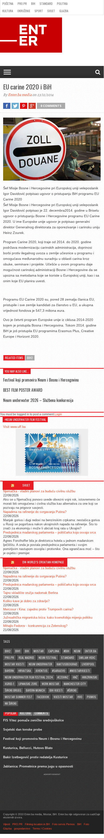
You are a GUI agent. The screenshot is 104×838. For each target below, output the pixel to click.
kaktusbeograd (67, 664)
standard (67, 657)
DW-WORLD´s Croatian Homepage (43, 562)
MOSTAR (39, 651)
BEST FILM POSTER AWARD (22, 390)
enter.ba (90, 651)
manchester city (75, 684)
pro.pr (9, 657)
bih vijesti (56, 690)
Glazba (63, 11)
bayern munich (35, 690)
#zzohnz (62, 677)
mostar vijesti (14, 664)
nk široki (10, 703)
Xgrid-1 (9, 684)
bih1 (17, 651)
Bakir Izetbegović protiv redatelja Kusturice (35, 757)
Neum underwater (40, 664)
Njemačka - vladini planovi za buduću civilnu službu (39, 491)
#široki (71, 690)
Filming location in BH (37, 824)
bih (27, 651)
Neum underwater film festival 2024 (29, 677)
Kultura (7, 11)
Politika (62, 3)
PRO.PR (22, 3)
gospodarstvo (22, 828)
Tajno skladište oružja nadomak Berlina (30, 593)
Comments (41, 713)
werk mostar (50, 684)
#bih (66, 651)
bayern (9, 671)
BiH (33, 3)
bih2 (30, 358)
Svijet (51, 11)
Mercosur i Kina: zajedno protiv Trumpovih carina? (38, 609)
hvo (79, 697)
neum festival (47, 657)
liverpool (88, 664)
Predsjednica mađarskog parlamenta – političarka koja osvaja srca (49, 532)
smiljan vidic (87, 657)
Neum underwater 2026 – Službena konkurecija (38, 400)
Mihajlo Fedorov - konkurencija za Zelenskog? (35, 626)
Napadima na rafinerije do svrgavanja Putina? (34, 512)
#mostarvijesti (80, 671)
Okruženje (23, 11)
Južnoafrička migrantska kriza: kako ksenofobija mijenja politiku (47, 617)
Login (58, 414)
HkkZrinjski (89, 677)
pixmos (91, 697)
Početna (7, 3)
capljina (53, 651)
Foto (86, 824)
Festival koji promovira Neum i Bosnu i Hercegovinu (41, 380)
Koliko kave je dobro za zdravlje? (26, 601)
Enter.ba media (20, 94)
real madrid (26, 657)
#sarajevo (58, 671)
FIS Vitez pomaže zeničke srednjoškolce (33, 720)
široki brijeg (13, 690)
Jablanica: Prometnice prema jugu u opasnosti (38, 766)
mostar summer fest (18, 697)
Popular (10, 713)
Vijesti (6, 824)
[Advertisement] (51, 787)
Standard (46, 3)
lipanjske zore (28, 684)
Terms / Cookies (42, 828)
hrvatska (24, 671)
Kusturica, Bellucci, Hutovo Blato (28, 748)
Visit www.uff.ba (14, 427)
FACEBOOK (43, 697)
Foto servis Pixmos (63, 824)
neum (77, 651)
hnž (75, 677)
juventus (41, 671)
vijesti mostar (63, 697)
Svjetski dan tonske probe (22, 729)
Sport (39, 11)
